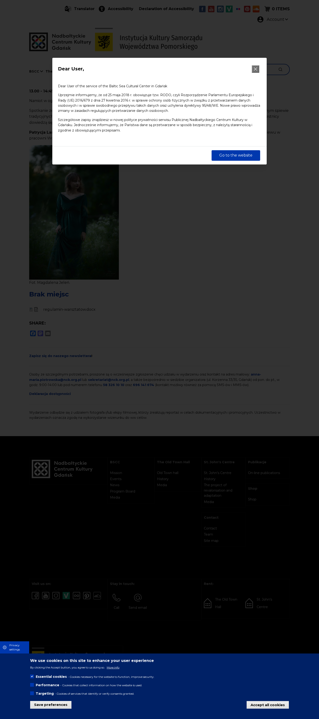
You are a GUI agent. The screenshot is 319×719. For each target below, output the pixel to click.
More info (113, 667)
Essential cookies (51, 677)
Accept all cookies (268, 704)
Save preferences (50, 704)
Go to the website (235, 155)
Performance (47, 685)
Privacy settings (14, 647)
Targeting (45, 693)
